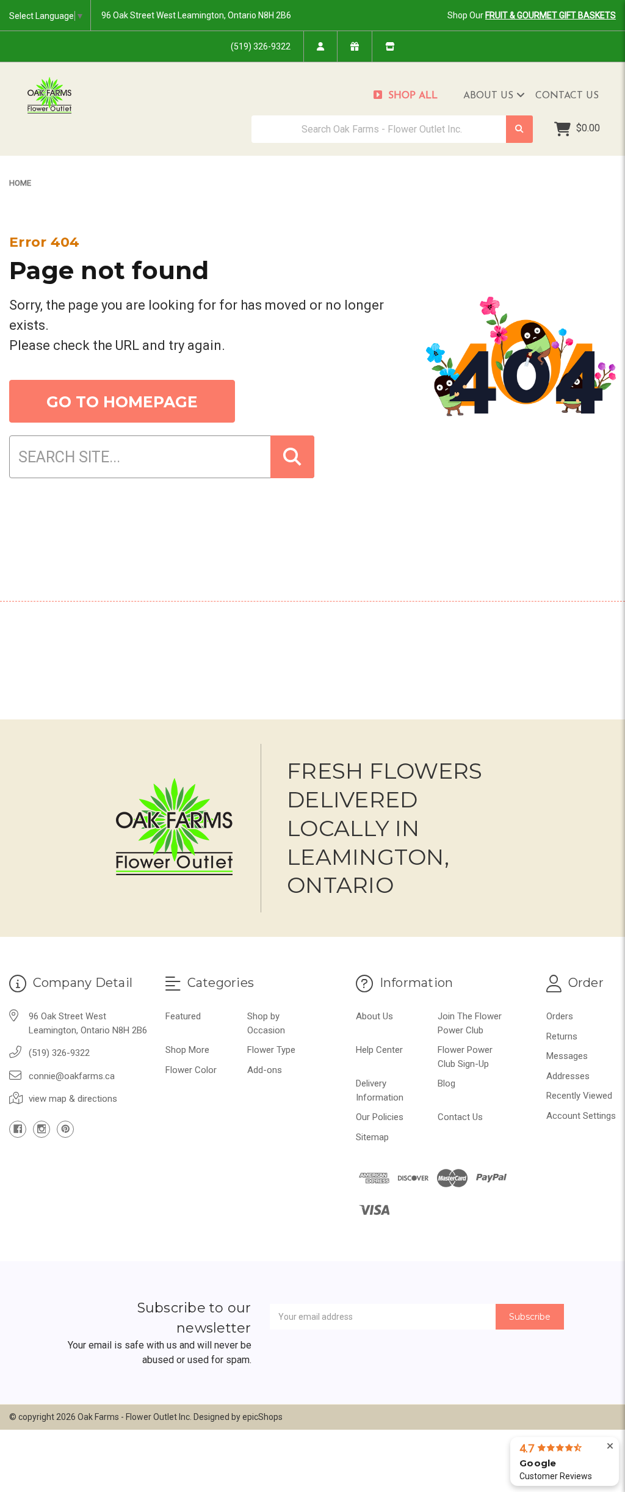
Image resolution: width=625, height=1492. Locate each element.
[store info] (390, 46)
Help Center (379, 1049)
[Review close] (610, 1446)
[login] (320, 46)
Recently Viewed (579, 1095)
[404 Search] (292, 456)
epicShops (262, 1417)
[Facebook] (17, 1129)
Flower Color (191, 1069)
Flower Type (271, 1049)
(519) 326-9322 (261, 46)
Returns (561, 1036)
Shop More (187, 1049)
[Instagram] (41, 1129)
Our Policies (379, 1117)
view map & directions (73, 1098)
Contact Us (567, 96)
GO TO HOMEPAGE (122, 402)
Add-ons (264, 1069)
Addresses (568, 1076)
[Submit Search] (519, 129)
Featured (183, 1016)
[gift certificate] (354, 46)
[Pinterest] (65, 1129)
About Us (489, 96)
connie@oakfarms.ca (72, 1076)
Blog (446, 1083)
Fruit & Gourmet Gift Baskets (550, 15)
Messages (567, 1055)
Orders (559, 1016)
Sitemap (372, 1137)
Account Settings (581, 1115)
